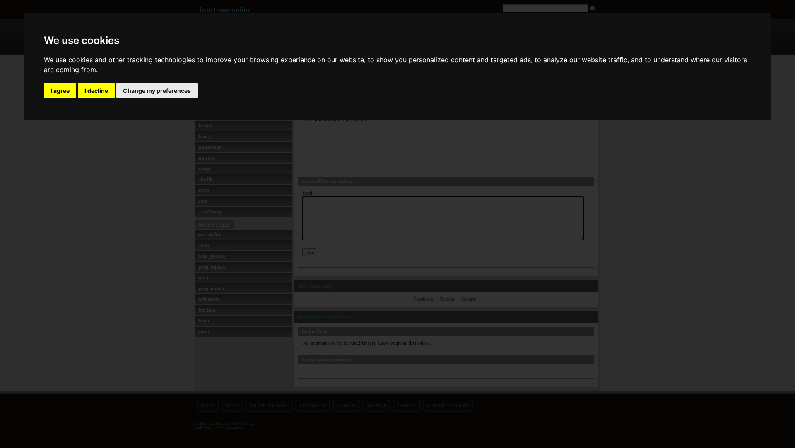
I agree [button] (60, 90)
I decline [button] (96, 90)
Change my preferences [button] (157, 90)
